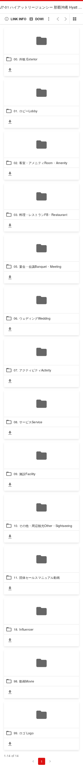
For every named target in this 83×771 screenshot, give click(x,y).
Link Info (18, 19)
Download (44, 19)
